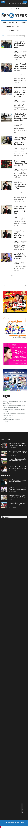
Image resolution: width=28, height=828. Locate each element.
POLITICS (11, 22)
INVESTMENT (6, 162)
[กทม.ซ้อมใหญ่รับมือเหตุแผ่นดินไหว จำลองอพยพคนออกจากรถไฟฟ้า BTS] (4, 446)
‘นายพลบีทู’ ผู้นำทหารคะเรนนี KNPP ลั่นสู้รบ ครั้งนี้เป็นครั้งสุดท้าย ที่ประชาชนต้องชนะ (17, 505)
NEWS (22, 22)
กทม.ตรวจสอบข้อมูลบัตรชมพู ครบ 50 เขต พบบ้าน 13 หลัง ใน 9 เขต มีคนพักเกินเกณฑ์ (14, 406)
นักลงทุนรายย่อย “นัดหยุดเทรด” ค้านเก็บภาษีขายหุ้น (20, 163)
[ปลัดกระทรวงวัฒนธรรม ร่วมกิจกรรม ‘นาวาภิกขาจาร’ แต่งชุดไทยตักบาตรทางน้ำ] (4, 498)
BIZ (17, 22)
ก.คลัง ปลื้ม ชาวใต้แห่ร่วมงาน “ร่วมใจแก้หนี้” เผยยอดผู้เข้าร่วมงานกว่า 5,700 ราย (20, 92)
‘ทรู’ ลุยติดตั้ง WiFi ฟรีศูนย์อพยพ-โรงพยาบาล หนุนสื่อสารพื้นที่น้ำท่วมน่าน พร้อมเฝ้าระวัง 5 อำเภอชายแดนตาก (14, 419)
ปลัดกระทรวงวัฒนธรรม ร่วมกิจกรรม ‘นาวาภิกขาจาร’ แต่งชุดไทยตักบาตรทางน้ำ (17, 497)
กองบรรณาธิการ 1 (17, 52)
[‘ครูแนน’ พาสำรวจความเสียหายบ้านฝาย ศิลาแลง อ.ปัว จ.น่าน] (4, 461)
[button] (24, 2)
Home (4, 22)
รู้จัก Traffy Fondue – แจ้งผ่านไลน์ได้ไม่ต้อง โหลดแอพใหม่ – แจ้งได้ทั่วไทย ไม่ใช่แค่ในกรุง (17, 489)
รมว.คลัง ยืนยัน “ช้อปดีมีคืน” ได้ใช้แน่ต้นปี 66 (20, 256)
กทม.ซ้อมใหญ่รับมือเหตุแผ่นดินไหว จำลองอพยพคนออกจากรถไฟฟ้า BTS (14, 402)
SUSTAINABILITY (13, 30)
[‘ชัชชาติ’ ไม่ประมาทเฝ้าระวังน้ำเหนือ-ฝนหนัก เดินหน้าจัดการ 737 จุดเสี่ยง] (4, 469)
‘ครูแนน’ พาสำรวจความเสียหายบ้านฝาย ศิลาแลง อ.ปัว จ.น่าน (13, 410)
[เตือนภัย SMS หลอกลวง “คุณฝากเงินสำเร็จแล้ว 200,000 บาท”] (4, 482)
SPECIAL (19, 26)
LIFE (13, 26)
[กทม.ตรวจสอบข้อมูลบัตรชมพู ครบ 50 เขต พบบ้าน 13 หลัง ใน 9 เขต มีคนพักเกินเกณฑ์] (4, 454)
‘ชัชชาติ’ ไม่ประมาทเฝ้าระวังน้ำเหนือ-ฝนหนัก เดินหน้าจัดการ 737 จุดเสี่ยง (14, 414)
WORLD (8, 26)
